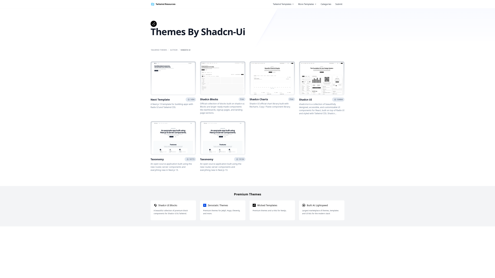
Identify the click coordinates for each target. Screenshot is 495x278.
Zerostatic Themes (218, 205)
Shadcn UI (305, 99)
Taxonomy (157, 159)
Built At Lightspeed (317, 205)
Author (174, 50)
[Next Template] (173, 78)
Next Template (160, 99)
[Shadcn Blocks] (222, 78)
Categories (326, 4)
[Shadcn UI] (321, 78)
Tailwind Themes (159, 50)
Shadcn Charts (259, 99)
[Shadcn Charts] (272, 78)
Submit (338, 4)
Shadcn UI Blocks (167, 205)
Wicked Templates (267, 205)
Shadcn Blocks (209, 99)
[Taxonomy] (173, 138)
